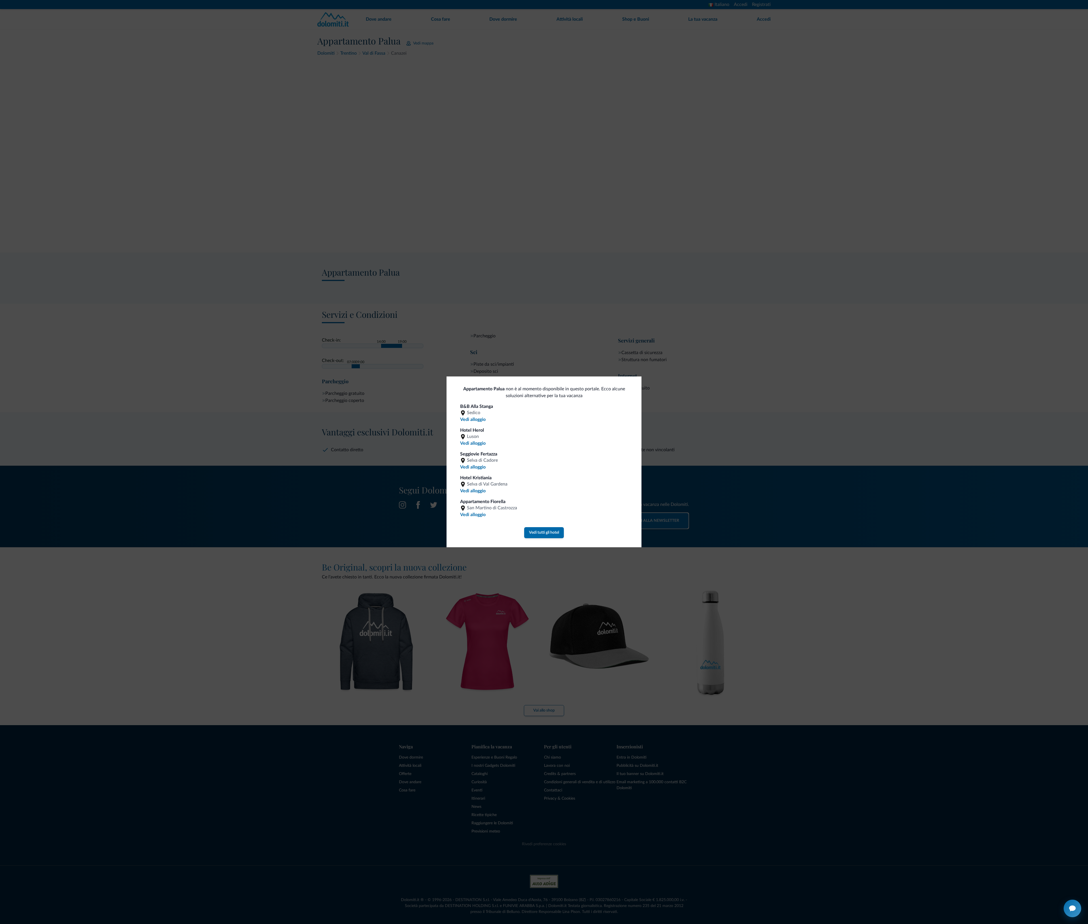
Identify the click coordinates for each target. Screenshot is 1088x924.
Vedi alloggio (473, 419)
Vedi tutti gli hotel (544, 533)
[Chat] (1072, 908)
